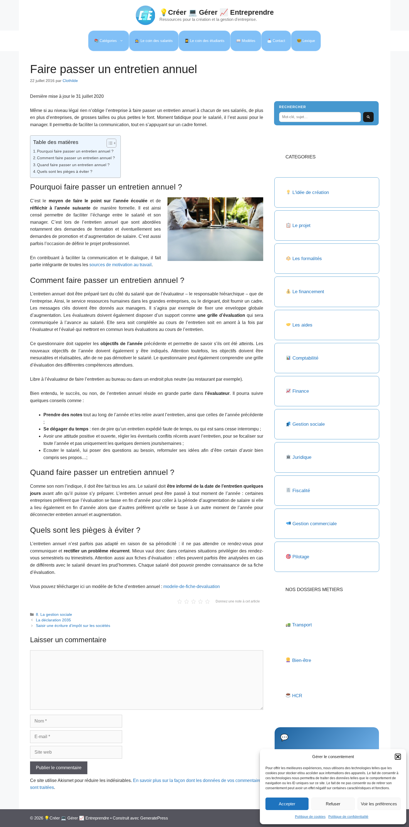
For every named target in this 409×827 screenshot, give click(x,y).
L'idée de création (310, 192)
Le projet (301, 225)
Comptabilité (305, 358)
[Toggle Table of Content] (108, 143)
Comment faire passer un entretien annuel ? (76, 158)
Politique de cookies (310, 817)
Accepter (287, 803)
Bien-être (301, 660)
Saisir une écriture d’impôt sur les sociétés (73, 626)
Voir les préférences (379, 803)
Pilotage (300, 556)
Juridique (301, 457)
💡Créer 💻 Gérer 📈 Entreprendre (216, 12)
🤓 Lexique (306, 41)
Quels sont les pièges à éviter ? (64, 171)
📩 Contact (276, 41)
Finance (300, 391)
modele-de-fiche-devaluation (191, 586)
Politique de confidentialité (348, 817)
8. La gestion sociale (54, 614)
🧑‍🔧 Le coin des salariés (154, 41)
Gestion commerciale (314, 523)
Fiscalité (301, 490)
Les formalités (307, 258)
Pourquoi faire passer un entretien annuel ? (75, 151)
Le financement (308, 291)
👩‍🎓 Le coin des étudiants (204, 41)
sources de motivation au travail (120, 264)
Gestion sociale (308, 424)
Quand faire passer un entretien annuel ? (73, 165)
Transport (302, 624)
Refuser (333, 803)
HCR (297, 695)
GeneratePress (154, 818)
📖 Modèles (245, 41)
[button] (398, 756)
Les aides (302, 325)
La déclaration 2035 (53, 620)
